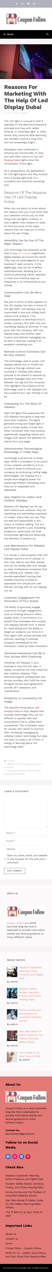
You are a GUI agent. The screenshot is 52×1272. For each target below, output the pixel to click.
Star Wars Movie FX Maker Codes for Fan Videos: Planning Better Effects (24, 1204)
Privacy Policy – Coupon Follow (23, 1248)
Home (9, 1243)
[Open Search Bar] (47, 34)
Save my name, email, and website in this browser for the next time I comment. (27, 859)
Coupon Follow (15, 923)
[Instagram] (22, 3)
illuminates (24, 253)
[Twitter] (34, 3)
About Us (11, 1234)
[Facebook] (16, 3)
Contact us (12, 1238)
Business (11, 761)
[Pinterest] (28, 3)
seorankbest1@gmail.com (20, 1133)
